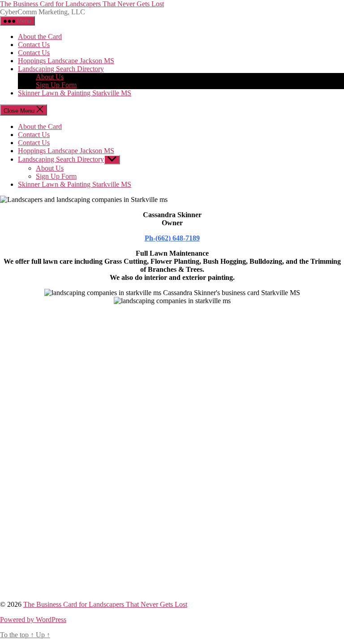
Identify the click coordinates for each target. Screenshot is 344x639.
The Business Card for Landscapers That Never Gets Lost (82, 4)
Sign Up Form (56, 85)
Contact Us (34, 44)
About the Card (40, 36)
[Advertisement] (172, 405)
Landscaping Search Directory (61, 69)
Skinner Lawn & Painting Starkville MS (74, 93)
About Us (50, 77)
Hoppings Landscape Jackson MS (66, 60)
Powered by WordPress (33, 619)
